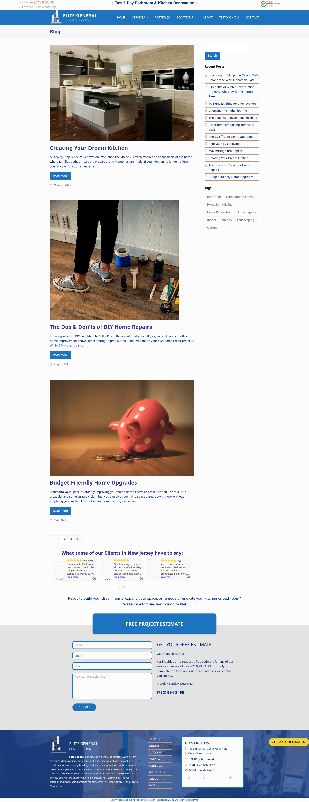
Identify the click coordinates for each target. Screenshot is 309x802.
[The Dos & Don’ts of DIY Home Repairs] (114, 260)
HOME (152, 739)
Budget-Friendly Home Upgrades (93, 482)
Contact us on (39, 7)
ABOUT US (155, 772)
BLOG (152, 785)
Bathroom (214, 197)
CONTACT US (156, 779)
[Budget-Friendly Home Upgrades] (122, 427)
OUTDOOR (155, 752)
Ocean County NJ (116, 781)
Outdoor (213, 228)
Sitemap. (162, 800)
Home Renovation (219, 212)
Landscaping (245, 220)
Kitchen (226, 220)
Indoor (211, 220)
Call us (39, 2)
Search (212, 55)
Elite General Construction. (139, 800)
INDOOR (153, 746)
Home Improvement (240, 197)
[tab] (154, 3)
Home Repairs (246, 212)
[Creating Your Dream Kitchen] (122, 92)
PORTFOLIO (155, 765)
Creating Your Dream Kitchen (89, 147)
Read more (60, 176)
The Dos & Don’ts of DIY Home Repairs (101, 326)
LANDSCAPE (156, 759)
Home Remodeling (220, 204)
